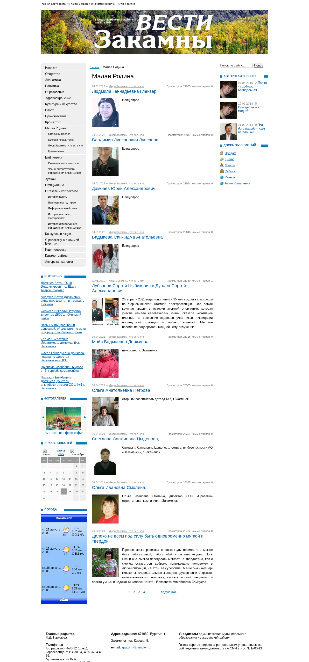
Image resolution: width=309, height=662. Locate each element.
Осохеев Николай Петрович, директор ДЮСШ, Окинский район (61, 314)
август (61, 450)
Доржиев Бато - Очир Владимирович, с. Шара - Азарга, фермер (59, 286)
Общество (52, 74)
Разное (230, 177)
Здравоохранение (58, 98)
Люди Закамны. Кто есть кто (65, 145)
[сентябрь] (77, 452)
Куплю (229, 159)
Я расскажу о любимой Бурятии (62, 241)
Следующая (167, 592)
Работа (230, 171)
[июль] (47, 452)
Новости (51, 68)
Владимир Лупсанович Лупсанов (125, 140)
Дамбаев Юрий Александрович (123, 188)
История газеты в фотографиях (59, 216)
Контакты (72, 3)
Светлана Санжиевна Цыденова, (125, 438)
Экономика (53, 80)
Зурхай (50, 179)
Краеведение (56, 151)
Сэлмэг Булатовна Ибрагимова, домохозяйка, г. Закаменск (62, 342)
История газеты (57, 196)
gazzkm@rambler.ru (136, 647)
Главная (45, 3)
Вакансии (84, 3)
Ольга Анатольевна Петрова (121, 390)
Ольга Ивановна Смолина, (119, 487)
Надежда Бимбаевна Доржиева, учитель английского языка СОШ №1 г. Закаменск (63, 383)
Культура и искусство (61, 104)
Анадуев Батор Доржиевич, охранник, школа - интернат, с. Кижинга (63, 300)
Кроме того (53, 122)
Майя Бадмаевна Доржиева (120, 341)
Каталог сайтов (56, 255)
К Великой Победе (59, 133)
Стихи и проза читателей (63, 163)
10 (44, 479)
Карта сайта (58, 3)
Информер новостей (103, 3)
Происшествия (55, 116)
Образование (54, 92)
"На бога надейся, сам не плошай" (251, 128)
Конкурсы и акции (58, 234)
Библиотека (53, 157)
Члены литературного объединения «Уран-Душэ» (65, 170)
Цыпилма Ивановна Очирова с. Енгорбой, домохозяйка (62, 368)
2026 (61, 454)
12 (57, 479)
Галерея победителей (61, 139)
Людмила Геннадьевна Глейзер (124, 91)
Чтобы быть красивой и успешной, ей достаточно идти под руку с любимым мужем (63, 328)
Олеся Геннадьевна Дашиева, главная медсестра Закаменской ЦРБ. (63, 356)
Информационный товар (63, 208)
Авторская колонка (59, 261)
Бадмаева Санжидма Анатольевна (127, 237)
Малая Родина (55, 128)
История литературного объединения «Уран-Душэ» (65, 225)
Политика (52, 86)
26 (57, 491)
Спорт (49, 110)
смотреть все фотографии (64, 433)
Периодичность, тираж (62, 202)
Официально (54, 185)
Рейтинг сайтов (126, 3)
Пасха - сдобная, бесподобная (252, 86)
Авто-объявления (237, 183)
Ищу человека (55, 249)
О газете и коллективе (61, 191)
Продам (230, 153)
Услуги (230, 165)
